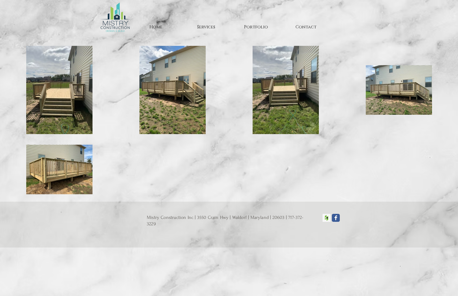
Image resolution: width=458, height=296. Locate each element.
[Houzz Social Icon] (327, 218)
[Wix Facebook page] (336, 218)
